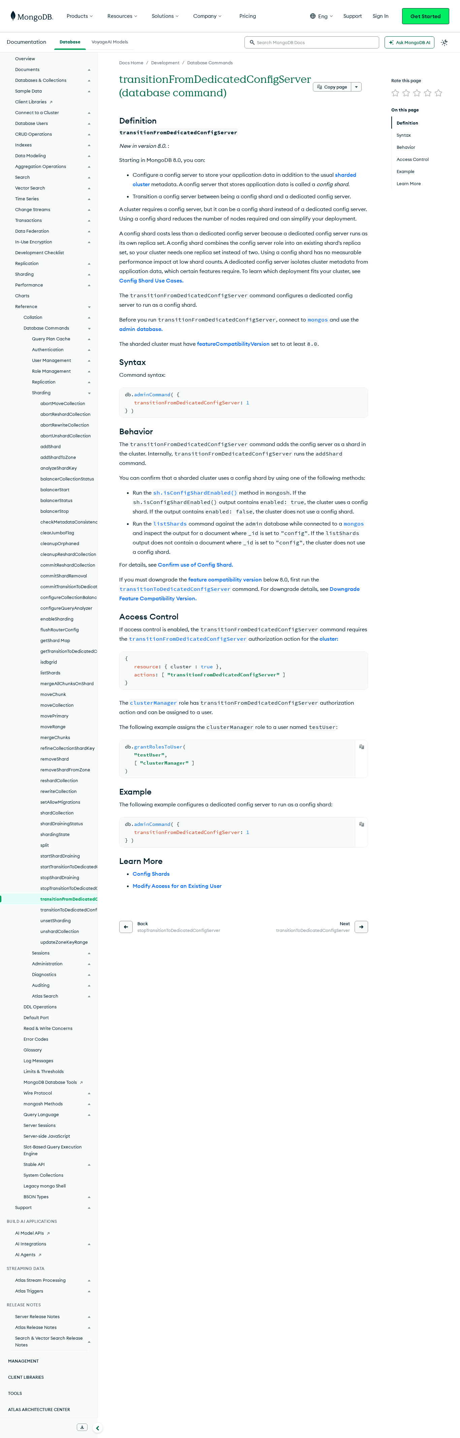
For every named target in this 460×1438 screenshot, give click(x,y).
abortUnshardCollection (65, 435)
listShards (50, 672)
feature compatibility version (225, 579)
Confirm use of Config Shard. (195, 564)
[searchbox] (311, 42)
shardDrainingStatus (61, 823)
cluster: (329, 638)
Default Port (36, 1017)
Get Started (425, 16)
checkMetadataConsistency (68, 522)
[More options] (356, 87)
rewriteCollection (58, 791)
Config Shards (151, 873)
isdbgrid (48, 662)
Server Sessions (40, 1125)
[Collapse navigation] (97, 1427)
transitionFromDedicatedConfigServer (68, 899)
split (44, 845)
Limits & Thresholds (44, 1071)
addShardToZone (58, 457)
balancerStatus (56, 500)
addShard (50, 446)
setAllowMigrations (60, 802)
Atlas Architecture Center (39, 1409)
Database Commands (210, 62)
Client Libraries (30, 101)
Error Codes (36, 1039)
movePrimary (54, 715)
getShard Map (55, 640)
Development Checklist (39, 252)
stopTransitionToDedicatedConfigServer (68, 888)
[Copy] (361, 746)
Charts (22, 295)
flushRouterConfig (59, 629)
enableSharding (56, 619)
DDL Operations (40, 1006)
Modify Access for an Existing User (177, 885)
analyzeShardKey (58, 468)
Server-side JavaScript (47, 1136)
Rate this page (406, 80)
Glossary (33, 1049)
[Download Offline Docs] (82, 1427)
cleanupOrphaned (59, 543)
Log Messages (38, 1060)
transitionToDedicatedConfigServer (68, 909)
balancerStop (54, 511)
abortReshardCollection (65, 414)
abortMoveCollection (62, 403)
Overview (25, 58)
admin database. (141, 329)
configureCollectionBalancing (68, 597)
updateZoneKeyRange (64, 942)
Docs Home (131, 62)
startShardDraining (60, 856)
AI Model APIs (29, 1233)
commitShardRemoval (63, 575)
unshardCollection (59, 931)
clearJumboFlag (57, 532)
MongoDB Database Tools (50, 1082)
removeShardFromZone (65, 769)
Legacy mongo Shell (45, 1186)
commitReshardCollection (67, 565)
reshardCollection (59, 780)
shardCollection (57, 812)
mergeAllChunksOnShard (67, 683)
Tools (15, 1393)
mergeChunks (55, 737)
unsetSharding (55, 920)
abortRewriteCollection (64, 425)
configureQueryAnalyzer (66, 608)
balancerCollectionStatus (67, 478)
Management (23, 1361)
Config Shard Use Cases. (151, 280)
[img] (395, 93)
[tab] (70, 41)
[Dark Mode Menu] (444, 42)
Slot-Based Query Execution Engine (53, 1150)
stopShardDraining (59, 877)
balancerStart (54, 489)
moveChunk (53, 694)
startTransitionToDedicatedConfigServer (68, 866)
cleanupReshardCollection (68, 554)
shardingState (55, 834)
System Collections (43, 1175)
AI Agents (25, 1254)
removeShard (54, 759)
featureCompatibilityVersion (233, 343)
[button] (321, 16)
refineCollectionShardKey (67, 748)
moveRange (53, 726)
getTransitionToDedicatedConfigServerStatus (68, 651)
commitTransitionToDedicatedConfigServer (68, 586)
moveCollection (57, 705)
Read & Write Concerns (48, 1028)
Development (165, 62)
